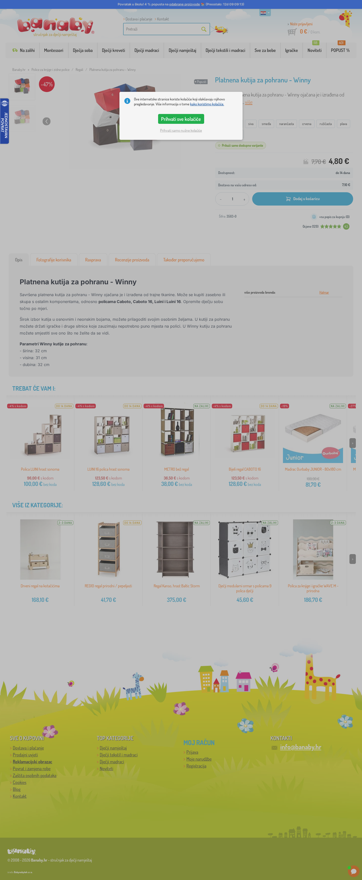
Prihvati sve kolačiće (181, 119)
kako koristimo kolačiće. (207, 104)
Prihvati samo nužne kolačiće (181, 130)
